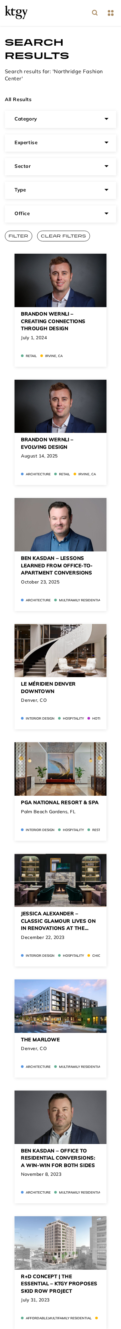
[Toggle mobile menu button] (110, 13)
